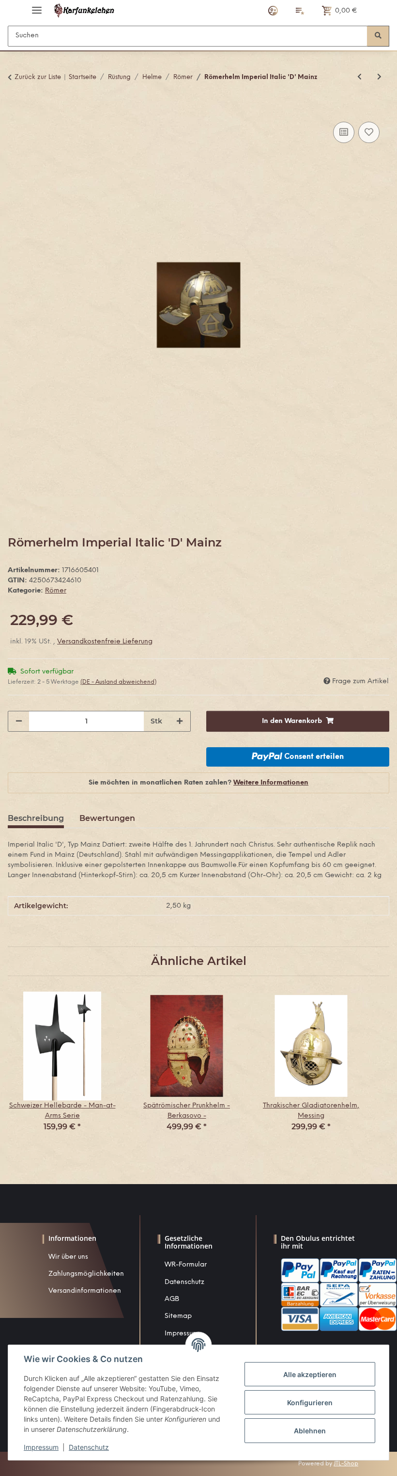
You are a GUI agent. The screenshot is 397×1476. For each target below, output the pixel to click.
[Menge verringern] (19, 721)
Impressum (41, 1447)
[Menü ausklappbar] (37, 6)
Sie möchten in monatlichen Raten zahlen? (198, 782)
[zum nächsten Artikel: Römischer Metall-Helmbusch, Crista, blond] (379, 77)
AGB (172, 1299)
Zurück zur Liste (38, 77)
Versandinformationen (84, 1291)
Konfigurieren (310, 1402)
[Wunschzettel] (300, 10)
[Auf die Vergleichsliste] (343, 132)
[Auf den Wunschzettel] (369, 132)
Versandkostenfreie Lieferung (105, 641)
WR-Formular (186, 1264)
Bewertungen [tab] (107, 818)
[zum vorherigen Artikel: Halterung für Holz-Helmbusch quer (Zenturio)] (359, 77)
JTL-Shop (346, 1463)
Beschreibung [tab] (36, 818)
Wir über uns (68, 1257)
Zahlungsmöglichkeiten (86, 1274)
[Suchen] (378, 36)
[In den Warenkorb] (15, 108)
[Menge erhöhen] (179, 721)
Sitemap (178, 1316)
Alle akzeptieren (309, 1374)
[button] (273, 10)
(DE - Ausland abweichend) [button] (118, 682)
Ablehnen (310, 1431)
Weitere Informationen (270, 782)
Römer (55, 590)
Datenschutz (184, 1282)
